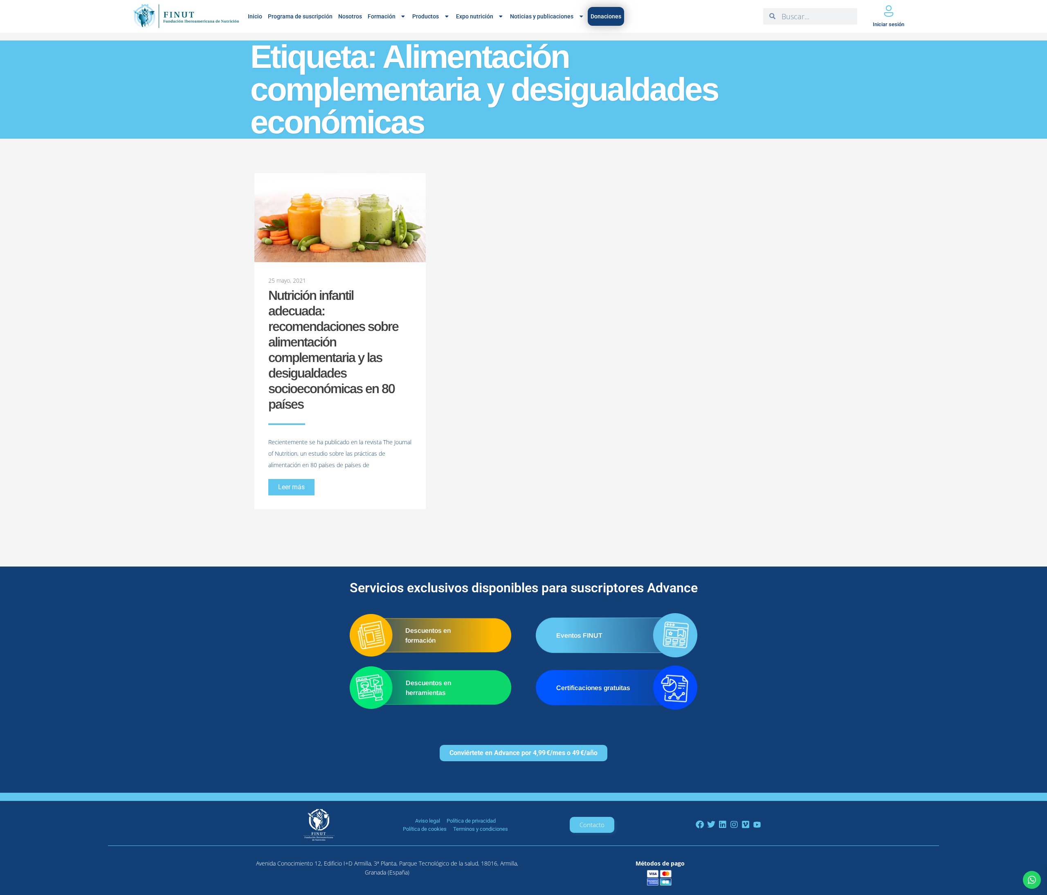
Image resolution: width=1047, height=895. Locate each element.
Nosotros (350, 16)
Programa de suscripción (300, 16)
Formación (381, 16)
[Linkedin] (722, 824)
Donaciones (606, 16)
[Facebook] (699, 824)
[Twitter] (711, 824)
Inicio (255, 16)
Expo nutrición (474, 16)
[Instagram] (734, 824)
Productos (425, 16)
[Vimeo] (745, 824)
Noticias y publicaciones (541, 16)
